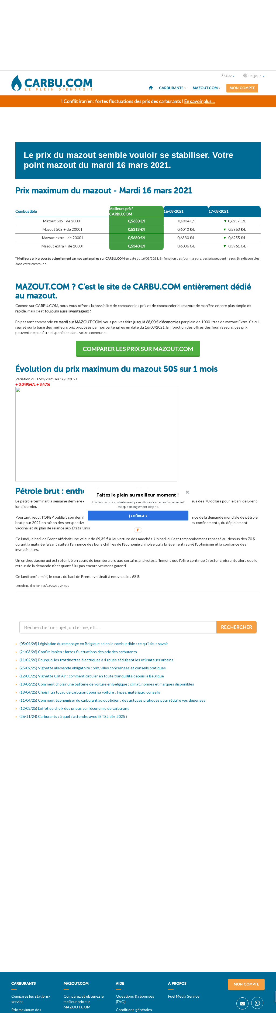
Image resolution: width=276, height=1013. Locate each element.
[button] (137, 494)
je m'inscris (138, 515)
